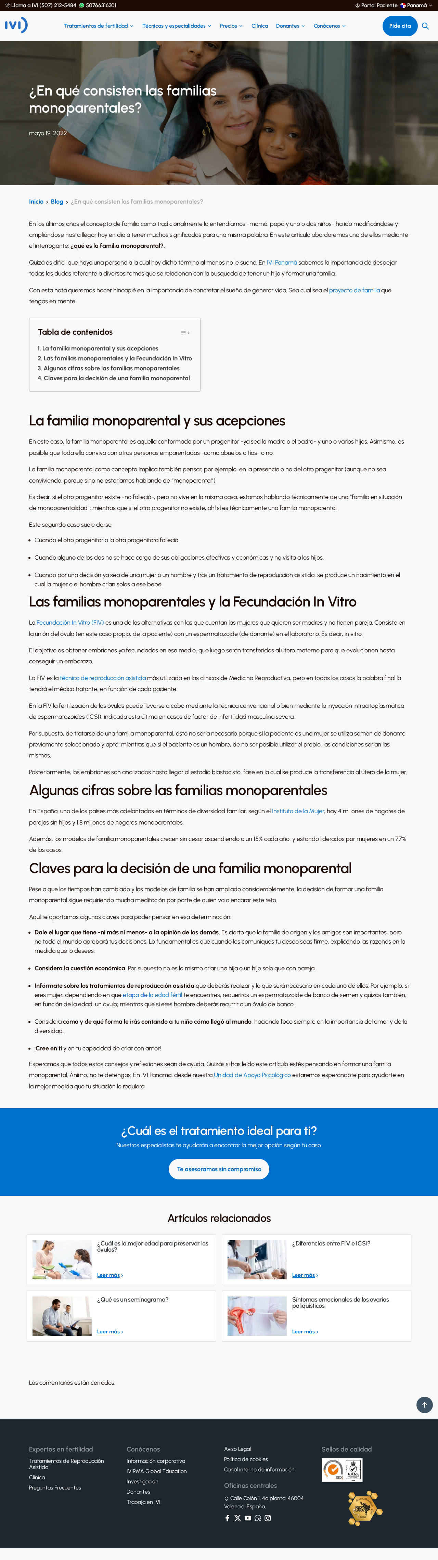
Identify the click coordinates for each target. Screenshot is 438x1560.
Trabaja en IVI (143, 1502)
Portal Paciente (379, 5)
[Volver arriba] (424, 1405)
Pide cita (400, 26)
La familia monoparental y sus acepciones (100, 348)
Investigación (142, 1482)
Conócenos (327, 26)
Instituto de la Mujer (298, 811)
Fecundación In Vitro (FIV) (70, 622)
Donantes (287, 26)
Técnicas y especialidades (174, 26)
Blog (57, 201)
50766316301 (101, 5)
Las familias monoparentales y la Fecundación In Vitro (118, 358)
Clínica (260, 26)
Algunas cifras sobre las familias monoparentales (111, 368)
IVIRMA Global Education (157, 1471)
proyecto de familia (354, 290)
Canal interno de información (259, 1470)
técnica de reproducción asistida (103, 678)
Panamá (417, 5)
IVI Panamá (282, 262)
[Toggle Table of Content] (185, 332)
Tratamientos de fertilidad (96, 26)
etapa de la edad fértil (152, 995)
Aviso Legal (237, 1449)
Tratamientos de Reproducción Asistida (66, 1464)
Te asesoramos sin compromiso (219, 1169)
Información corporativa (156, 1461)
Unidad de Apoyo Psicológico (252, 1075)
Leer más (108, 1275)
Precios (228, 26)
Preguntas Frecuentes (55, 1488)
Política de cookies (246, 1459)
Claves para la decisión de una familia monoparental (117, 378)
